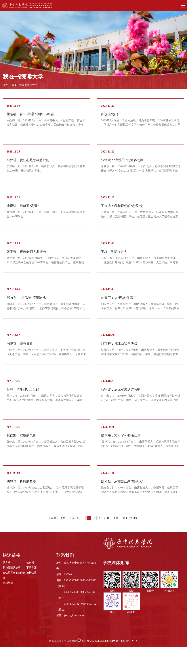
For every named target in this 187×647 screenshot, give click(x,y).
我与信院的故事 (12, 567)
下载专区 (31, 567)
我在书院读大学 (28, 85)
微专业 (6, 562)
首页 (14, 85)
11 (108, 518)
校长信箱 (31, 572)
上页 (62, 518)
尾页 (125, 518)
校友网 (30, 562)
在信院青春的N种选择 (14, 575)
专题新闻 (8, 583)
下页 (116, 518)
